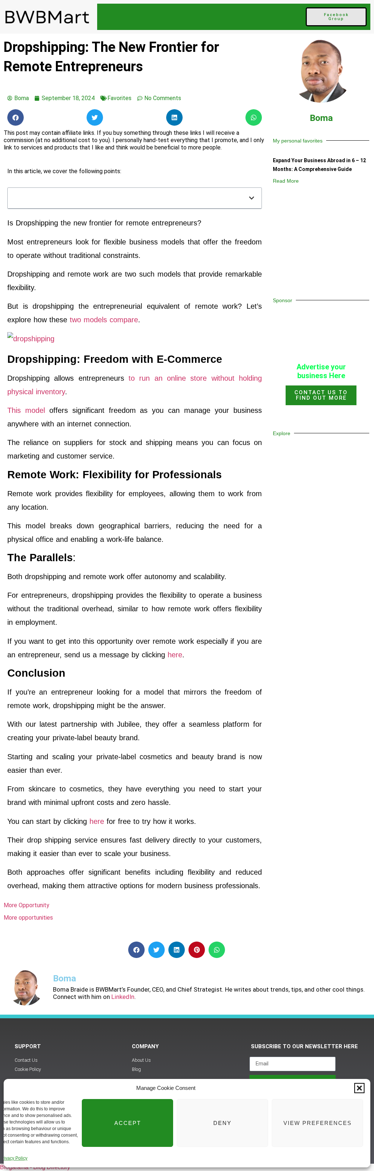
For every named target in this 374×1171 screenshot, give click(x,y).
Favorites (119, 98)
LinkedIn (122, 996)
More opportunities (28, 917)
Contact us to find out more (321, 395)
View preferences (317, 1123)
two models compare (104, 320)
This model (26, 410)
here (175, 655)
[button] (359, 1088)
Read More (286, 181)
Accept (127, 1123)
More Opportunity (26, 905)
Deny (222, 1123)
